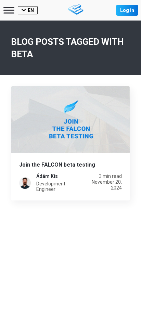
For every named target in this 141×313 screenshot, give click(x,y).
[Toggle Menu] (8, 10)
